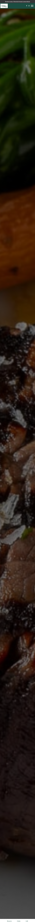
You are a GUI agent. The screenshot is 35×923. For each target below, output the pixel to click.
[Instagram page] (29, 5)
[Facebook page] (27, 5)
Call (27, 921)
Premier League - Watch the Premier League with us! (17, 1)
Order (18, 921)
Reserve (9, 921)
